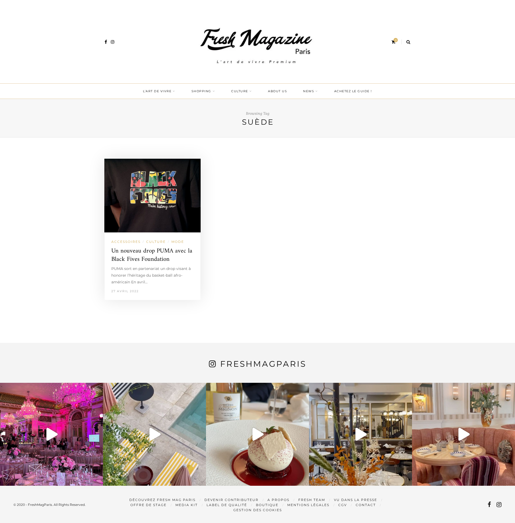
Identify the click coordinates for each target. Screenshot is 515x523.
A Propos (278, 500)
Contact (366, 505)
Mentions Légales (308, 505)
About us (277, 91)
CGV (342, 505)
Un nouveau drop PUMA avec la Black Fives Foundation (151, 255)
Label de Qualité (227, 505)
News (308, 91)
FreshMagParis (263, 364)
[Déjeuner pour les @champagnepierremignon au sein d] (257, 434)
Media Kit (186, 505)
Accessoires (126, 242)
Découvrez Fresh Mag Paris (162, 500)
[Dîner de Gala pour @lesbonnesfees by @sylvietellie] (51, 434)
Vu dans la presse (355, 500)
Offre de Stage (148, 505)
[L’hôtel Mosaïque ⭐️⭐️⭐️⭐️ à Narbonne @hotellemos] (154, 434)
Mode (177, 242)
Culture (239, 91)
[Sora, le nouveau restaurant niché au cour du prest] (463, 434)
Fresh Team (311, 500)
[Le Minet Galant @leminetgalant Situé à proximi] (360, 434)
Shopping (201, 91)
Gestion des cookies (257, 510)
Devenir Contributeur (231, 500)
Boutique (267, 505)
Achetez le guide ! (353, 91)
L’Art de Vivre (157, 91)
